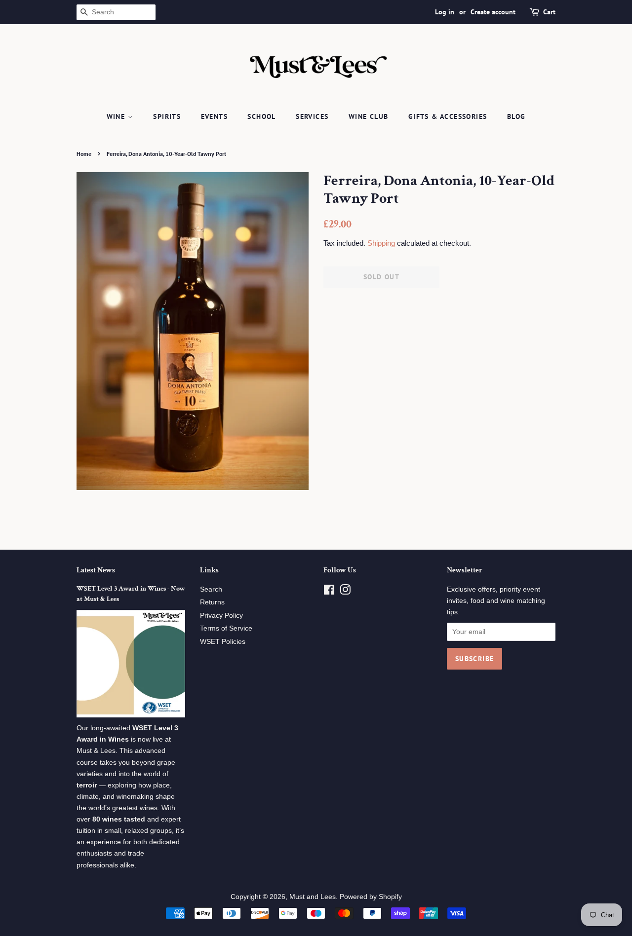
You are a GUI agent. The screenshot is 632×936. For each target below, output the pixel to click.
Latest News (96, 570)
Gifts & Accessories (447, 116)
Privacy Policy (221, 615)
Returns (212, 602)
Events (214, 116)
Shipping (381, 243)
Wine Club (369, 116)
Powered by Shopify (371, 896)
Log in (444, 11)
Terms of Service (226, 628)
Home (84, 153)
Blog (516, 116)
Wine (117, 116)
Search (211, 589)
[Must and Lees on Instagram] (345, 592)
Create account (493, 11)
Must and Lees (312, 896)
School (261, 116)
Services (312, 116)
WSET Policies (222, 641)
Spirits (167, 116)
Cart (549, 11)
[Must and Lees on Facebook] (329, 592)
